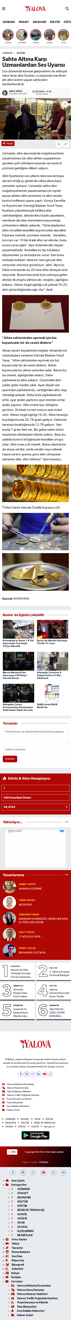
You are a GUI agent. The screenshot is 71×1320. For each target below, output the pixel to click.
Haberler (7, 53)
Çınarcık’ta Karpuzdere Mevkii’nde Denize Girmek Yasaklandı (22, 1013)
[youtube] (43, 1173)
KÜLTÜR (55, 22)
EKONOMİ (39, 22)
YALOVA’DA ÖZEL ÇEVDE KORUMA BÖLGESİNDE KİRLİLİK (57, 1013)
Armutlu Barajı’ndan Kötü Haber (20, 993)
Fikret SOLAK (27, 948)
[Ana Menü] (3, 8)
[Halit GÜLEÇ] (9, 934)
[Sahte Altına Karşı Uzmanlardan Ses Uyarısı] (35, 119)
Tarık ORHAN (27, 900)
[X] (26, 1074)
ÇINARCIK (18, 1005)
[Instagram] (32, 1074)
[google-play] (35, 1136)
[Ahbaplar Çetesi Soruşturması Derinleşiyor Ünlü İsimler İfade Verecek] (18, 693)
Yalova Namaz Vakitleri (19, 1091)
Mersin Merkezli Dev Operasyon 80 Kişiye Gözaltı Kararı (15, 675)
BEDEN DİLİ (25, 904)
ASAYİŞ (35, 1126)
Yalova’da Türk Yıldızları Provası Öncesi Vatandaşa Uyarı (22, 974)
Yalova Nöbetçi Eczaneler (20, 1084)
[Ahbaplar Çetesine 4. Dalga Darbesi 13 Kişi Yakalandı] (52, 661)
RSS (13, 1152)
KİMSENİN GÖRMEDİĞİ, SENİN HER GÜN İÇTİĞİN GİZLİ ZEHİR (43, 921)
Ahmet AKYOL (27, 884)
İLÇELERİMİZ (25, 1231)
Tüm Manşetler (15, 1102)
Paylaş (9, 143)
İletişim (16, 1277)
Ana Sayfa (18, 1180)
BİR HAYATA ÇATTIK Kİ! (32, 952)
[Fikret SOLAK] (9, 950)
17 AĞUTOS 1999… (31, 936)
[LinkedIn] (38, 1074)
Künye (15, 1273)
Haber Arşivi (13, 1110)
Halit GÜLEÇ (27, 932)
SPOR (37, 1119)
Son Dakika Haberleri (18, 1106)
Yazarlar (17, 1247)
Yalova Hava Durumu (18, 1088)
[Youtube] (44, 1074)
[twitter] (23, 1173)
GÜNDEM (8, 22)
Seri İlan (16, 1256)
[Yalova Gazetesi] (35, 8)
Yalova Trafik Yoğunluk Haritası (23, 1095)
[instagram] (33, 1173)
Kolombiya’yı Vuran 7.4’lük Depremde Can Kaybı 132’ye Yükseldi (18, 643)
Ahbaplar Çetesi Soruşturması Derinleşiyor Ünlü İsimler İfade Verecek (18, 707)
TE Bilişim (43, 1162)
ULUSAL (21, 53)
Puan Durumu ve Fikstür (19, 1099)
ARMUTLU (18, 986)
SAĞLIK (9, 1126)
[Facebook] (20, 1074)
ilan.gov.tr (49, 1126)
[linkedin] (64, 1173)
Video (15, 1243)
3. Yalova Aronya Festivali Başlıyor (59, 973)
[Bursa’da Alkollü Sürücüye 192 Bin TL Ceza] (52, 629)
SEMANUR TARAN (29, 914)
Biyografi (17, 1264)
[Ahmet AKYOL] (9, 886)
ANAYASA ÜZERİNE (30, 888)
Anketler (17, 1268)
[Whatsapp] (50, 1074)
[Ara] (67, 9)
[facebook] (13, 1173)
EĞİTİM (53, 986)
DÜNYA (22, 1126)
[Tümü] (66, 822)
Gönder (10, 758)
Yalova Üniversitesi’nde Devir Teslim (59, 993)
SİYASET (24, 22)
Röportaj (17, 1260)
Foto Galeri (19, 1239)
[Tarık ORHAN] (9, 902)
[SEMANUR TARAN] (9, 918)
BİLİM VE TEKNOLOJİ (44, 1123)
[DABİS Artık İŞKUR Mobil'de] (52, 693)
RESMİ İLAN (25, 1235)
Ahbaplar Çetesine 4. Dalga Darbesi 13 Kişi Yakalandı (49, 675)
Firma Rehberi (20, 1252)
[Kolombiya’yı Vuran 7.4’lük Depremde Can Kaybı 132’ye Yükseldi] (18, 629)
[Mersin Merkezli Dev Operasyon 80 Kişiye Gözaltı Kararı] (18, 661)
